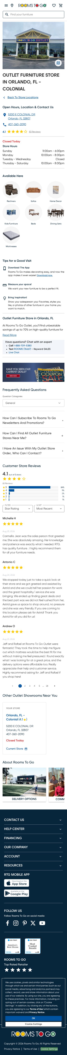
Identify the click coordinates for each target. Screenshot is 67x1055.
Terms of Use (30, 1049)
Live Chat (14, 352)
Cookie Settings (49, 1049)
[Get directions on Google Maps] (58, 63)
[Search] (6, 14)
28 (47, 686)
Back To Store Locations (23, 97)
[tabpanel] (33, 435)
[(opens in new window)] (7, 923)
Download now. (45, 275)
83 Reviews (35, 132)
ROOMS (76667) (22, 349)
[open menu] (6, 5)
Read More (9, 335)
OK (33, 1018)
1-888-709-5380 (23, 346)
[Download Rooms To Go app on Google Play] (16, 893)
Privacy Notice (12, 1049)
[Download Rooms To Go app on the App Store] (16, 883)
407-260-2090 (17, 124)
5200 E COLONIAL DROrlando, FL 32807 (21, 116)
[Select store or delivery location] (12, 5)
